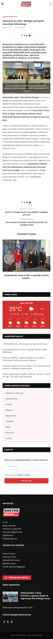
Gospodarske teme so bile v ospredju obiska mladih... (26, 277)
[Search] (50, 4)
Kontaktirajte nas (10, 550)
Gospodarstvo (12, 410)
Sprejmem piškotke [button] (21, 631)
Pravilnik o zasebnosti (12, 540)
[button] (5, 261)
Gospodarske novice (11, 571)
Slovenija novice (9, 568)
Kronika (9, 415)
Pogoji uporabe (9, 537)
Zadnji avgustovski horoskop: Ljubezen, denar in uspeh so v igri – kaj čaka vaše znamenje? (26, 386)
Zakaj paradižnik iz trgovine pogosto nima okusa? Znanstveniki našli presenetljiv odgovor (24, 370)
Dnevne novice (9, 565)
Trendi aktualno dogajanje (14, 578)
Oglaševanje (11, 427)
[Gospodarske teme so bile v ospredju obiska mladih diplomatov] (26, 256)
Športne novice (9, 575)
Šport (8, 438)
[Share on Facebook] (21, 35)
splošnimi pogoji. (24, 486)
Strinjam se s (19, 486)
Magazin (9, 421)
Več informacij (21, 624)
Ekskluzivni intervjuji (14, 404)
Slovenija (10, 432)
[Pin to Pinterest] (27, 35)
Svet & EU (10, 444)
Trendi (8, 449)
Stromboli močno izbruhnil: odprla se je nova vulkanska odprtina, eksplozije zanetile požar (26, 378)
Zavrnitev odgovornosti (12, 543)
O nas (5, 533)
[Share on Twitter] (24, 35)
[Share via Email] (30, 35)
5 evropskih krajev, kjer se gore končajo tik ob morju (25, 355)
